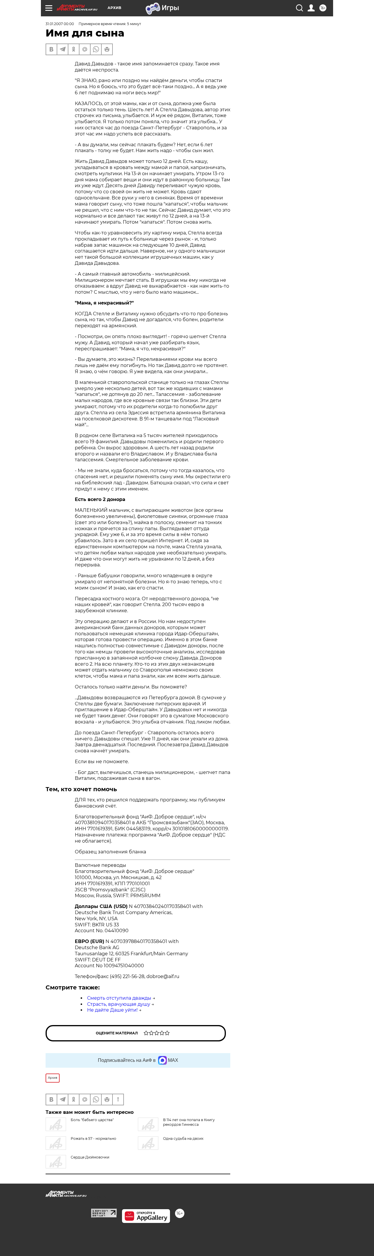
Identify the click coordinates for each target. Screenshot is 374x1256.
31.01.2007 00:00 (60, 24)
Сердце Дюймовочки (90, 1157)
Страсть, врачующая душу (118, 1004)
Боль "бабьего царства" (92, 1120)
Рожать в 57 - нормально (93, 1138)
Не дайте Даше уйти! (112, 1010)
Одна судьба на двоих (183, 1138)
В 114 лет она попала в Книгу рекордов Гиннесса (189, 1122)
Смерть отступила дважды (119, 998)
